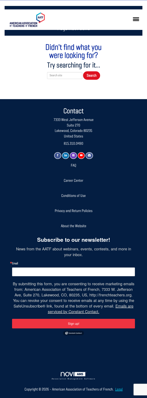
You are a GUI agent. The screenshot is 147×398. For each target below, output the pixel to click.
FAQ (73, 165)
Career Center (73, 180)
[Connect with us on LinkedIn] (65, 155)
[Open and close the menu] (96, 19)
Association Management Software (74, 379)
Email (15, 263)
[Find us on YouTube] (81, 155)
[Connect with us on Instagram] (73, 155)
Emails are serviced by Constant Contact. (91, 308)
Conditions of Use (73, 195)
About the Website (73, 226)
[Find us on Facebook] (57, 155)
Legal (119, 389)
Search (91, 75)
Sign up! (73, 323)
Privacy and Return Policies (73, 210)
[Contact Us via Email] (89, 155)
